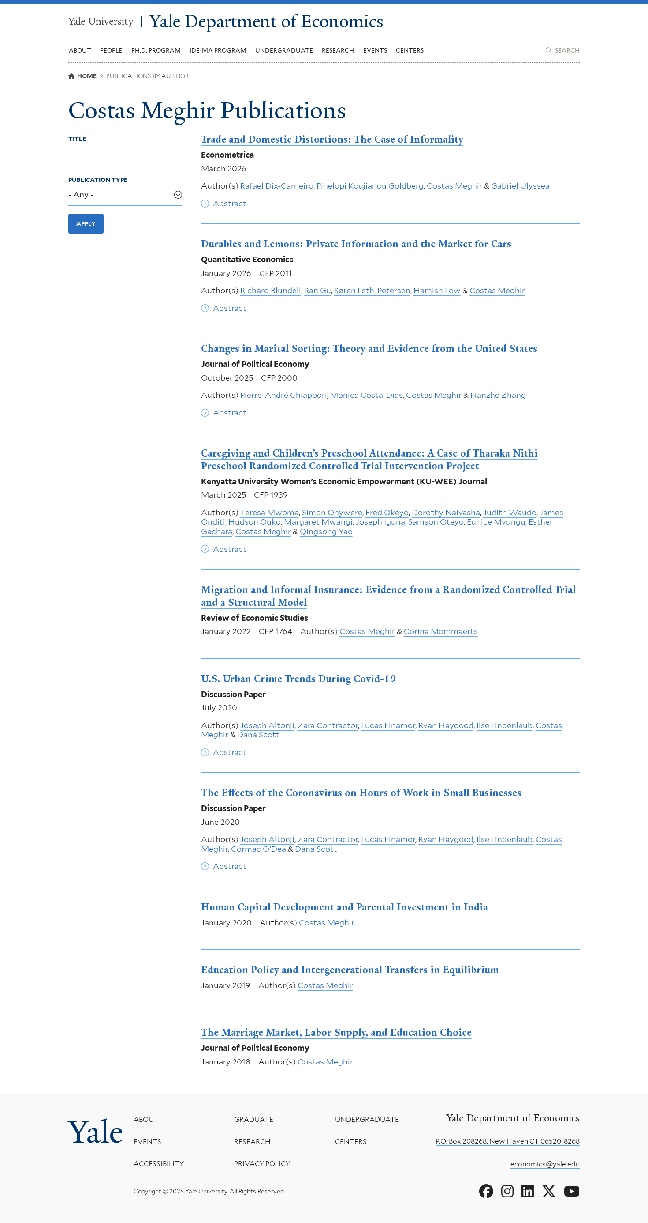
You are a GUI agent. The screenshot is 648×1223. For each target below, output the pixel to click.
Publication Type (97, 179)
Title (77, 138)
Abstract (229, 203)
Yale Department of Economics (266, 21)
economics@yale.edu (545, 1164)
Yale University (100, 21)
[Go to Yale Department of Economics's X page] (549, 1191)
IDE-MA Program (218, 50)
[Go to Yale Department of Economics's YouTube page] (572, 1191)
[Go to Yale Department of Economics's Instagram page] (507, 1191)
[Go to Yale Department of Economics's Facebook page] (486, 1191)
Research (252, 1141)
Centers (410, 50)
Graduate (253, 1119)
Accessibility (159, 1163)
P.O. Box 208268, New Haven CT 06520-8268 (508, 1141)
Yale (95, 1132)
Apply (86, 223)
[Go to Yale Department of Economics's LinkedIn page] (527, 1191)
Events (375, 50)
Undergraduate (367, 1119)
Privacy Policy (262, 1163)
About (146, 1119)
